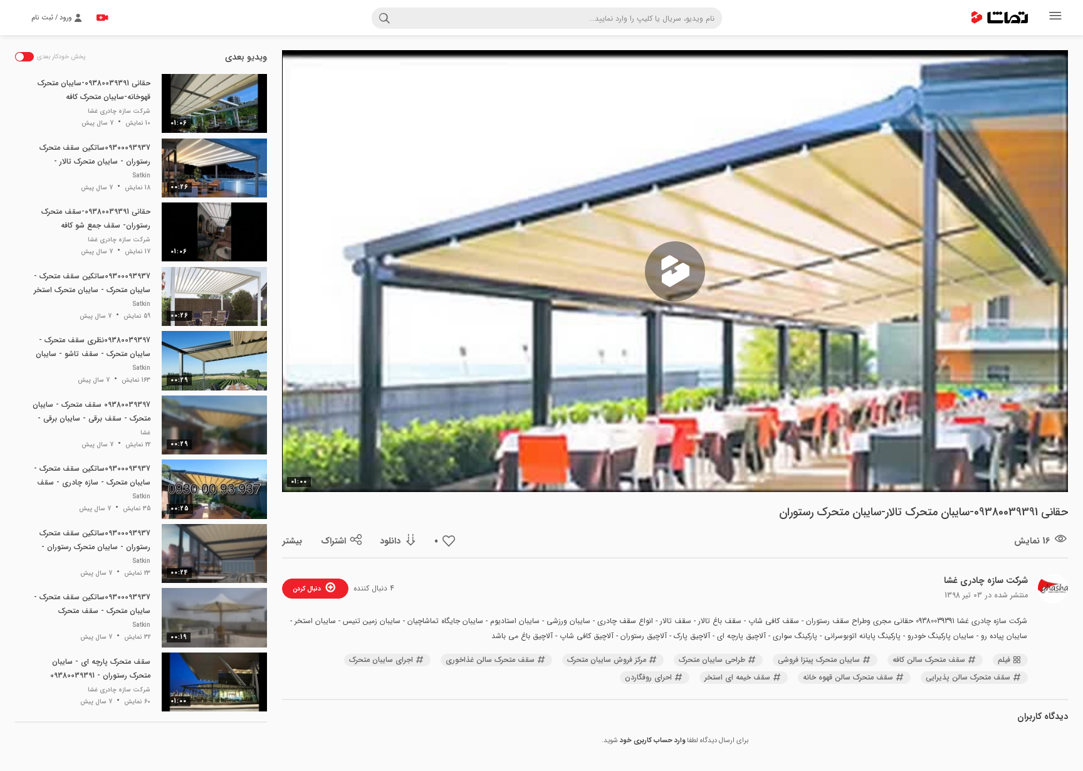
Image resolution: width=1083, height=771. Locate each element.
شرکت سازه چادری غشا (986, 580)
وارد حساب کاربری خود (652, 740)
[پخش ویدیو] (675, 271)
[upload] (102, 18)
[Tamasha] (999, 18)
